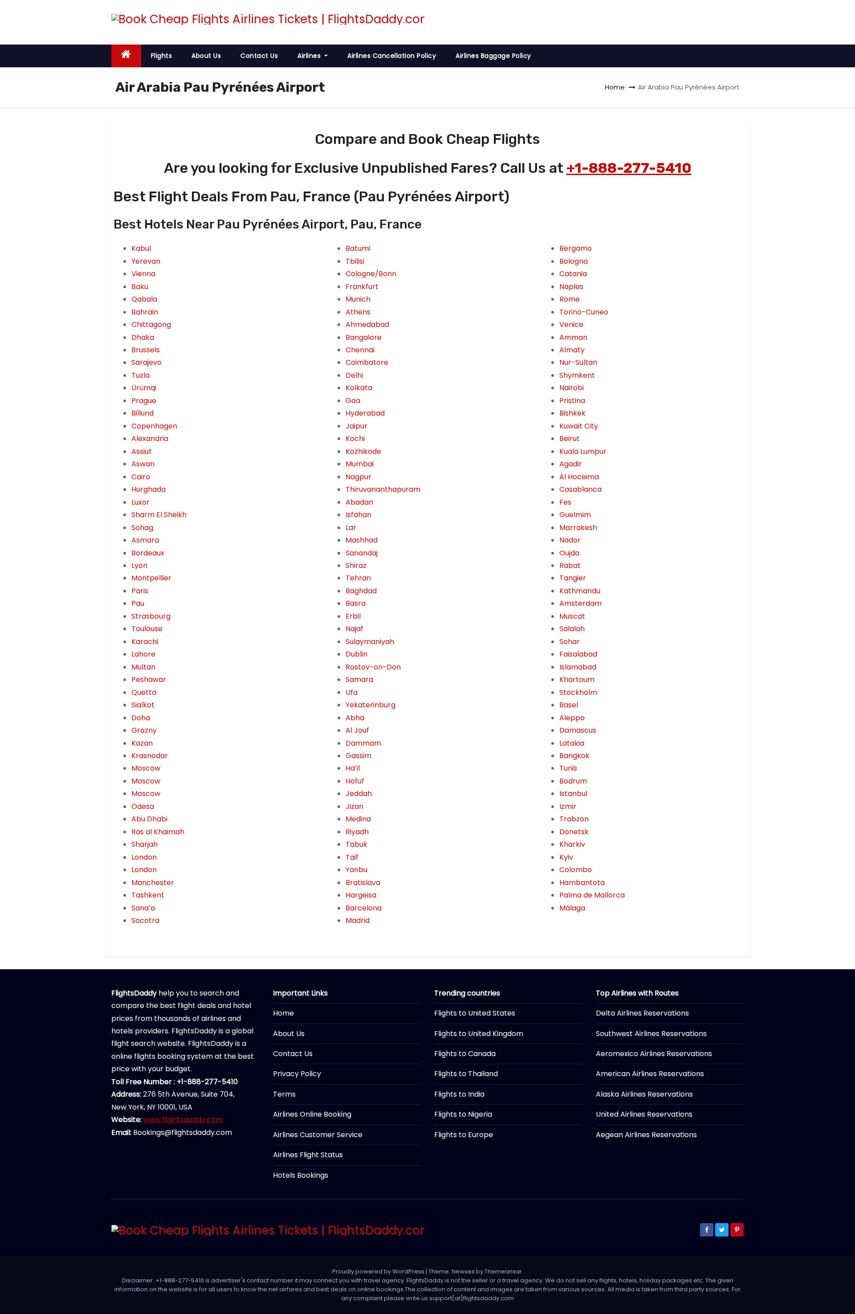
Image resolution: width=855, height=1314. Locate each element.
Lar (351, 527)
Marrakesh (578, 527)
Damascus (577, 730)
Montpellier (151, 578)
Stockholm (578, 692)
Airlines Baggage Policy (493, 55)
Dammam (363, 743)
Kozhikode (363, 451)
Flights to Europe (463, 1135)
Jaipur (356, 426)
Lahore (143, 654)
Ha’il (353, 768)
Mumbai (360, 464)
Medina (358, 819)
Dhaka (142, 337)
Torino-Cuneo (583, 312)
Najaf (354, 629)
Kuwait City (578, 426)
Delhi (354, 375)
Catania (573, 274)
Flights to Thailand (466, 1074)
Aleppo (572, 718)
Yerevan (145, 261)
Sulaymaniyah (370, 642)
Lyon (139, 565)
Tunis (568, 768)
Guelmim (575, 515)
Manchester (152, 882)
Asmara (145, 540)
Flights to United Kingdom (478, 1033)
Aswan (143, 464)
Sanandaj (362, 553)
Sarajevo (146, 362)
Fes (565, 502)
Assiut (141, 451)
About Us (206, 55)
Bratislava (363, 882)
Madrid (358, 920)
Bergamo (575, 248)
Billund (142, 413)
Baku (139, 287)
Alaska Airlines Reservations (644, 1094)
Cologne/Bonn (371, 274)
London (144, 857)
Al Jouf (357, 730)
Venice (571, 324)
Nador (570, 540)
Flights (161, 55)
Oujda (569, 553)
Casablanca (580, 489)
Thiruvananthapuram (383, 489)
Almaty (572, 350)
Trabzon (574, 819)
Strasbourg (151, 616)
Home (615, 87)
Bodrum (573, 781)
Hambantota (582, 882)
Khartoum (576, 679)
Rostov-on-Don (373, 667)
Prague (143, 401)
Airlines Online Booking (312, 1114)
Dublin (356, 654)
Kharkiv (572, 844)
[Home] (126, 56)
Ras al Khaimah (157, 832)
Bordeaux (147, 553)
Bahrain (144, 312)
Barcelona (364, 908)
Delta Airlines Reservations (642, 1013)
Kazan (142, 743)
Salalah (572, 629)
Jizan (354, 806)
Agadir (570, 464)
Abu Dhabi (149, 819)
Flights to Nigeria (463, 1114)
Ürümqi (143, 388)
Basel (568, 705)
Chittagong (151, 324)
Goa (353, 401)
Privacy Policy (297, 1074)
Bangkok (574, 756)
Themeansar (503, 1271)
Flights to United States (474, 1013)
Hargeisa (361, 895)
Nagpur (358, 477)
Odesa (142, 806)
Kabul (141, 248)
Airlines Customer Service (317, 1135)
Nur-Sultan (578, 362)
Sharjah (144, 844)
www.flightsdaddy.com (183, 1119)
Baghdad (361, 591)
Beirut (569, 438)
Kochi (355, 438)
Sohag (142, 527)
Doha (140, 718)
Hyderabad (365, 413)
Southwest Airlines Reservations (651, 1033)
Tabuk (356, 844)
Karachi (144, 642)
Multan (143, 667)
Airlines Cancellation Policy (391, 55)
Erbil (353, 616)
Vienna (143, 274)
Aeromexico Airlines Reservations (654, 1054)
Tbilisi (355, 261)
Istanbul (573, 793)
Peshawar (148, 679)
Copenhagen (154, 426)
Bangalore (364, 337)
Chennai (360, 350)
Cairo (140, 477)
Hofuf (355, 781)
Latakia (571, 743)
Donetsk (574, 832)
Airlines (310, 55)
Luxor (140, 502)
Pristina (572, 401)
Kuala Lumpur (583, 451)
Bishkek (572, 413)
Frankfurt (362, 287)
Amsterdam (580, 603)
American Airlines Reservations (650, 1074)
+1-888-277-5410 (629, 167)
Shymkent (577, 375)
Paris (139, 591)
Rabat (570, 565)
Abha (355, 718)
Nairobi (571, 388)
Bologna (573, 261)
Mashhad (362, 540)
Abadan (359, 502)
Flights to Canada (465, 1054)
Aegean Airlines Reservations (646, 1135)
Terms (284, 1094)
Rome (569, 299)
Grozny (144, 730)
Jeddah (359, 793)
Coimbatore (367, 362)
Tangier (572, 578)
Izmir (567, 806)
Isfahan (358, 515)
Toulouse (147, 629)
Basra (356, 603)
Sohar (569, 642)
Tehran (358, 578)
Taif (352, 857)
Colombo (575, 870)
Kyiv (566, 857)
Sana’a (143, 908)
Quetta (143, 692)
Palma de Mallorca (592, 895)
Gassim (358, 756)
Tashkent (147, 895)
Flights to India (459, 1094)
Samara (359, 679)
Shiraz (356, 565)
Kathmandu (579, 591)
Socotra (145, 920)
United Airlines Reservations (644, 1114)
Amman (573, 337)
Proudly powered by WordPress (379, 1271)
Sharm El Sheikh (159, 515)
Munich (358, 299)
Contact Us (259, 55)
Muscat (572, 616)
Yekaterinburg (370, 705)
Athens (358, 312)
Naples (571, 287)
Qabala (144, 299)
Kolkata (359, 388)
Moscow (145, 768)
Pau (137, 603)
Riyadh (357, 832)
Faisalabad (578, 654)
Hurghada (148, 489)
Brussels (145, 350)
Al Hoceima (579, 477)
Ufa (352, 692)
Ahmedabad (367, 324)
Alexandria (149, 438)
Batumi (358, 248)
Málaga (572, 908)
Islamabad (577, 667)
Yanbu (356, 870)
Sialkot (143, 705)
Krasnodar (149, 756)
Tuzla (140, 375)
